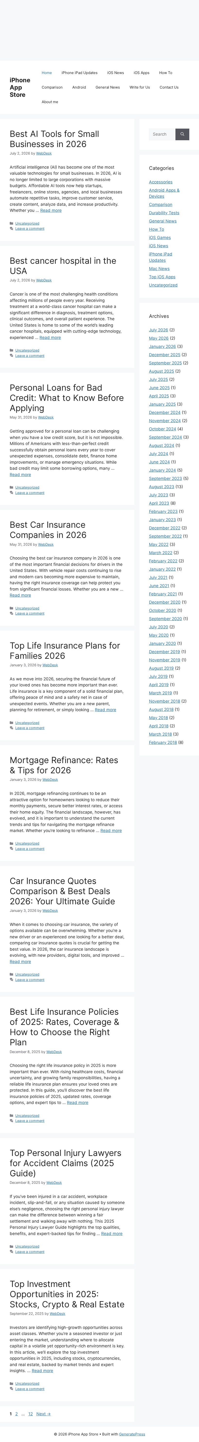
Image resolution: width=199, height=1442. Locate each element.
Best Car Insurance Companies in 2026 (48, 529)
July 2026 (158, 330)
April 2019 (159, 684)
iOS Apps (141, 72)
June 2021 (159, 585)
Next (43, 1413)
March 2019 (160, 693)
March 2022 (160, 552)
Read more (51, 210)
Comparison (52, 87)
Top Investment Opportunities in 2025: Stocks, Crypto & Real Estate (67, 1294)
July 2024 (158, 453)
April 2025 (159, 396)
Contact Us (169, 87)
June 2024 (159, 462)
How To (165, 72)
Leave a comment (29, 228)
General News (108, 87)
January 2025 (162, 404)
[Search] (182, 134)
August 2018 (161, 709)
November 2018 (164, 701)
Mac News (159, 268)
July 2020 (158, 627)
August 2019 (161, 668)
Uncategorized (27, 223)
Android (79, 87)
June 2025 (159, 387)
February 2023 (163, 511)
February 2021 (163, 594)
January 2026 (162, 346)
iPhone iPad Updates (80, 72)
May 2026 (159, 338)
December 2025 (164, 354)
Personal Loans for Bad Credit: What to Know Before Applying (67, 397)
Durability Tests (164, 212)
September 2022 (165, 536)
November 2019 (164, 660)
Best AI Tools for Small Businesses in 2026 (54, 139)
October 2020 (162, 610)
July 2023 (158, 495)
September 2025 (165, 363)
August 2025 (161, 371)
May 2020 (159, 635)
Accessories (161, 182)
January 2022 (162, 569)
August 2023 (161, 486)
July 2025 (158, 379)
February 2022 (163, 561)
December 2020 (165, 602)
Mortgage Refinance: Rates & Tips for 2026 (64, 765)
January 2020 (162, 643)
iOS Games (160, 237)
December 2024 (165, 412)
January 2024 (162, 470)
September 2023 (165, 478)
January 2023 (162, 519)
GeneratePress (132, 1434)
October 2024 (162, 429)
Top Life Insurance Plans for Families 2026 (65, 650)
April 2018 (158, 726)
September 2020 (165, 618)
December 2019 (164, 651)
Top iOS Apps (162, 276)
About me (50, 101)
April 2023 (159, 503)
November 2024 (165, 420)
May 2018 (158, 717)
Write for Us (140, 87)
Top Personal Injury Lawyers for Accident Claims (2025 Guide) (65, 1163)
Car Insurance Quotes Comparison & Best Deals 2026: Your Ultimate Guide (62, 891)
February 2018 (163, 742)
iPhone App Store (20, 87)
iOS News (115, 72)
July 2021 (158, 577)
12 (31, 1413)
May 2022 (158, 544)
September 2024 (165, 437)
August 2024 (161, 445)
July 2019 (158, 676)
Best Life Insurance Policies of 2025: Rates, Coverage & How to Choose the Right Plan (64, 1026)
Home (47, 72)
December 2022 (164, 528)
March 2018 (160, 734)
